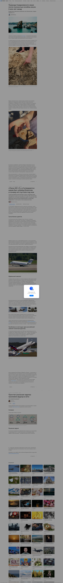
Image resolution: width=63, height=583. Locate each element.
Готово (31, 295)
